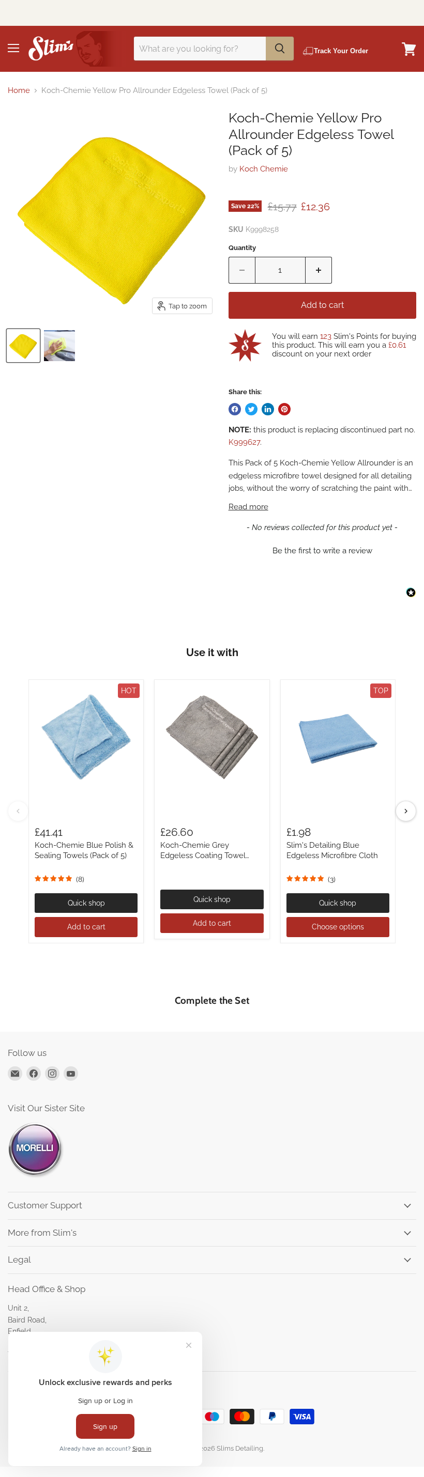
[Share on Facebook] (235, 409)
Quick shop (86, 903)
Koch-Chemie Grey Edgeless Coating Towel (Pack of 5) (203, 855)
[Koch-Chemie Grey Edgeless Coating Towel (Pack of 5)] (211, 737)
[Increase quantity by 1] (319, 270)
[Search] (280, 48)
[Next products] (406, 811)
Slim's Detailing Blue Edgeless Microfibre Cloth (332, 850)
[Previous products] (18, 811)
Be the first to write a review (322, 550)
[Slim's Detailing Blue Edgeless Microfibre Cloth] (337, 737)
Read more (248, 507)
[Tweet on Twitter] (251, 409)
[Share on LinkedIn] (268, 409)
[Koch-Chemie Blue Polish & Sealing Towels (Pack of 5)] (86, 737)
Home (19, 90)
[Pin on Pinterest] (284, 409)
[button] (322, 549)
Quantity (242, 248)
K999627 (244, 442)
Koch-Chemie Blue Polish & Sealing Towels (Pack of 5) (84, 850)
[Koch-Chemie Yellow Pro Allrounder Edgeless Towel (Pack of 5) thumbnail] (23, 345)
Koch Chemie (263, 169)
